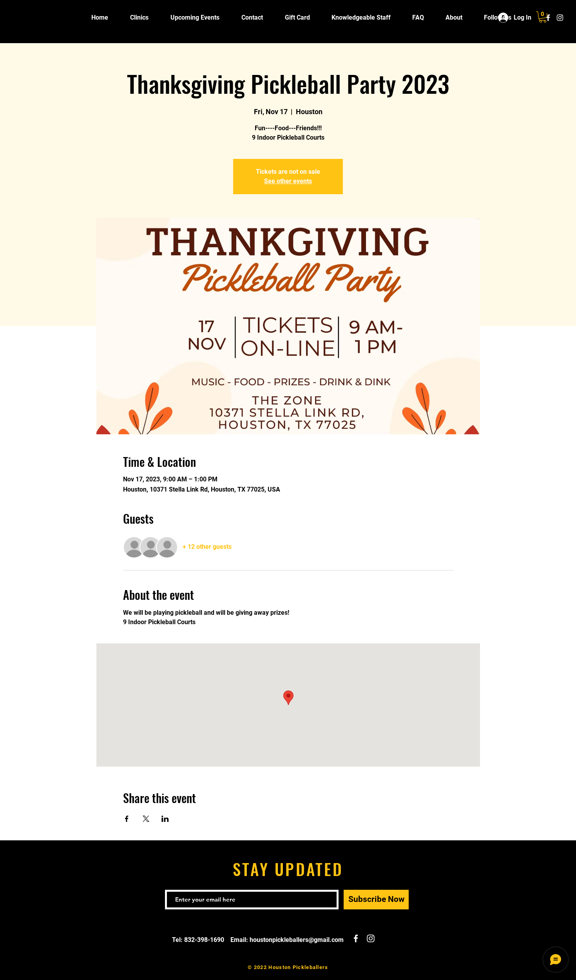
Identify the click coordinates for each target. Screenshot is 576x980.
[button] (542, 17)
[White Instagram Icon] (560, 17)
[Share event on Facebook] (126, 819)
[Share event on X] (146, 819)
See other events (288, 181)
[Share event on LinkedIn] (165, 819)
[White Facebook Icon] (548, 17)
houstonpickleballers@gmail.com (297, 940)
